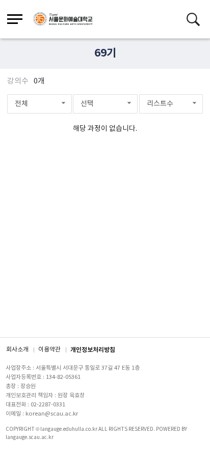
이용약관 (49, 349)
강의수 (18, 81)
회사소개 (17, 349)
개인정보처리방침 (92, 349)
